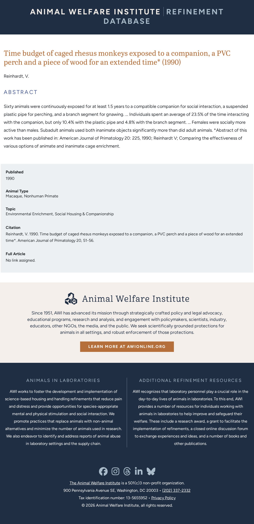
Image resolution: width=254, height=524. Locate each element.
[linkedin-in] (139, 473)
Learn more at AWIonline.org (127, 346)
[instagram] (115, 473)
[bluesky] (151, 473)
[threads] (127, 473)
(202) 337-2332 (176, 490)
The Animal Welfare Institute (95, 483)
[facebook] (103, 473)
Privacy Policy (163, 497)
